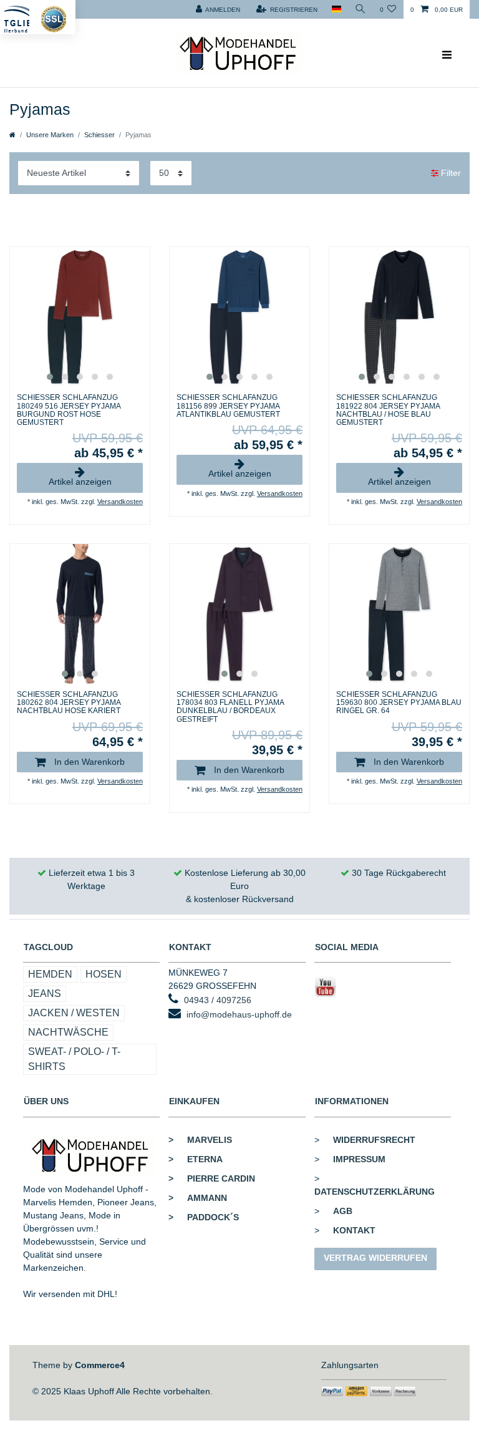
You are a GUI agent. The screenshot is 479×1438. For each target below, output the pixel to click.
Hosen (103, 974)
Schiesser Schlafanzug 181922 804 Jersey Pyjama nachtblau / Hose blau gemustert (388, 410)
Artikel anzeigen (80, 482)
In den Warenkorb (88, 762)
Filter (449, 173)
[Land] (335, 9)
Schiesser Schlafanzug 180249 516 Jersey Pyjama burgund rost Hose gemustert (68, 410)
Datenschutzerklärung (374, 1192)
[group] (80, 317)
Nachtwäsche (68, 1032)
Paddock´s (203, 1217)
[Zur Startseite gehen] (12, 134)
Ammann (197, 1198)
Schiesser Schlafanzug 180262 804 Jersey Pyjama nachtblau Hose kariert (68, 703)
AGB (342, 1211)
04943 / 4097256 (217, 1000)
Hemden (50, 974)
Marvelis (200, 1140)
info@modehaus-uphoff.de (239, 1014)
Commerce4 (100, 1365)
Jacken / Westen (74, 1013)
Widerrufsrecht (374, 1140)
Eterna (195, 1159)
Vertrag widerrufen (375, 1258)
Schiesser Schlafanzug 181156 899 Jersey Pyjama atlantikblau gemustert (228, 406)
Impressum (359, 1159)
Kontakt (354, 1230)
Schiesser (99, 134)
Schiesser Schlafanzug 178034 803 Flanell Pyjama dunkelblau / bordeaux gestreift (230, 707)
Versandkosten (120, 501)
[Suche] (360, 9)
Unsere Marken (50, 134)
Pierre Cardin (211, 1178)
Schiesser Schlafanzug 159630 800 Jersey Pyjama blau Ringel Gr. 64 (399, 703)
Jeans (44, 993)
